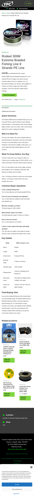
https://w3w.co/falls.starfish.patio (17, 453)
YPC (4, 429)
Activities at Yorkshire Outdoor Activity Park (15, 422)
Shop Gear (12, 8)
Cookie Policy (16, 493)
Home (3, 13)
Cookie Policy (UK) (16, 462)
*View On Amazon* (8, 95)
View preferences (17, 489)
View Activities (23, 8)
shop (7, 13)
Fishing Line (5, 52)
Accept (17, 484)
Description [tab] (5, 107)
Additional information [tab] (8, 111)
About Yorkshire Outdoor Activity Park (17, 458)
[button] (31, 467)
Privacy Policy (6, 462)
